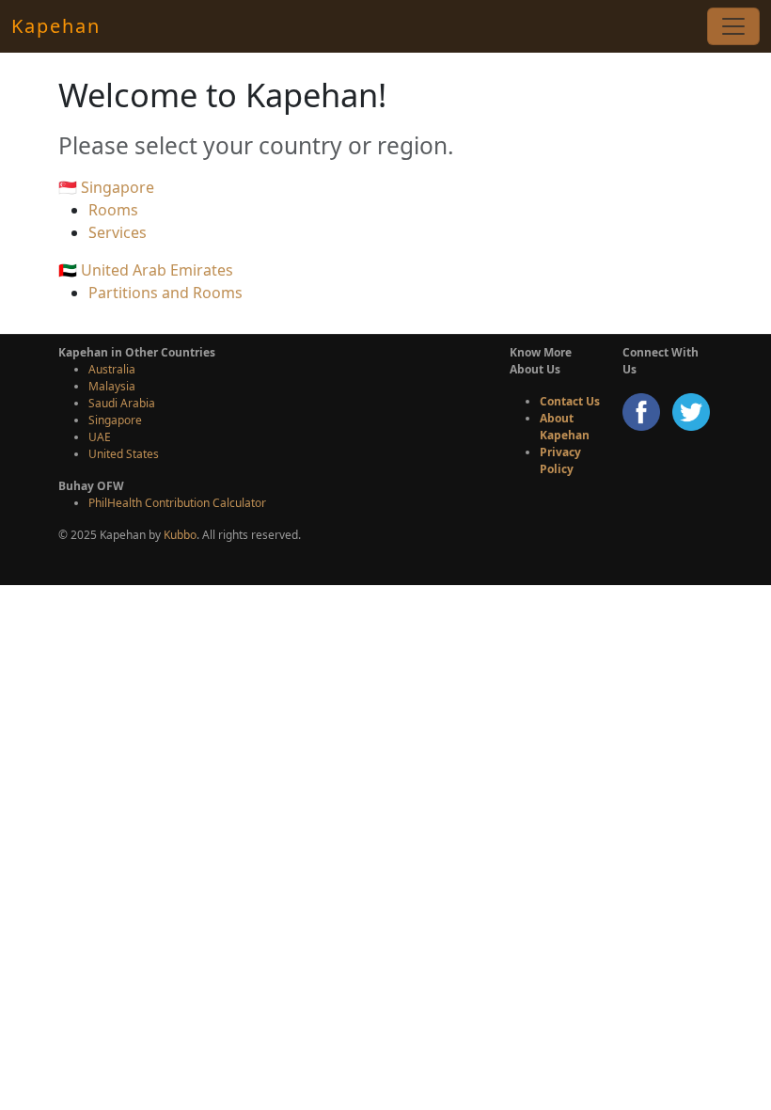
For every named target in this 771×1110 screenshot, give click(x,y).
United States (123, 454)
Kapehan (56, 26)
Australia (111, 369)
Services (117, 232)
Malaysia (111, 386)
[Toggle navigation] (733, 26)
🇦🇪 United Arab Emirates (145, 270)
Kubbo (180, 535)
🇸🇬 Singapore (106, 187)
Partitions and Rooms (165, 292)
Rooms (113, 209)
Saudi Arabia (121, 403)
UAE (99, 437)
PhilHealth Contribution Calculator (177, 503)
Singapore (115, 420)
